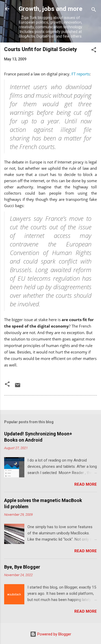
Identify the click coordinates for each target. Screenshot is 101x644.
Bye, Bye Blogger (22, 567)
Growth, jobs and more (50, 8)
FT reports (80, 73)
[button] (94, 51)
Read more (85, 484)
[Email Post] (18, 387)
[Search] (94, 10)
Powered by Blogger (53, 634)
